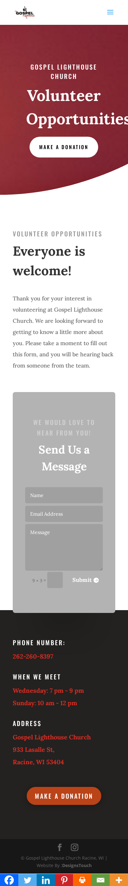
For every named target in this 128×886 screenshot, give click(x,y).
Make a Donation (64, 147)
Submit (82, 579)
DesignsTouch (77, 865)
